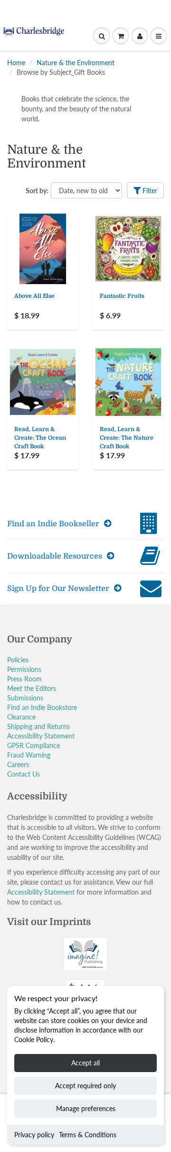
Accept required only (85, 1086)
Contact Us (23, 774)
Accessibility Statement (41, 736)
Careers (18, 764)
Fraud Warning (28, 755)
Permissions (24, 669)
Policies (17, 660)
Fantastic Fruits (122, 296)
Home (16, 63)
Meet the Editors (31, 688)
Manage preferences (85, 1108)
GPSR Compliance (33, 745)
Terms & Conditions (87, 1135)
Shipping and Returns (38, 726)
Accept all (85, 1063)
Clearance (21, 717)
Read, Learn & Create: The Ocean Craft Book (40, 438)
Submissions (25, 698)
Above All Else (34, 296)
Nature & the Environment (75, 63)
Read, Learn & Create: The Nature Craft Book (126, 438)
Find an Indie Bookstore (42, 707)
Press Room (24, 679)
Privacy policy (34, 1135)
